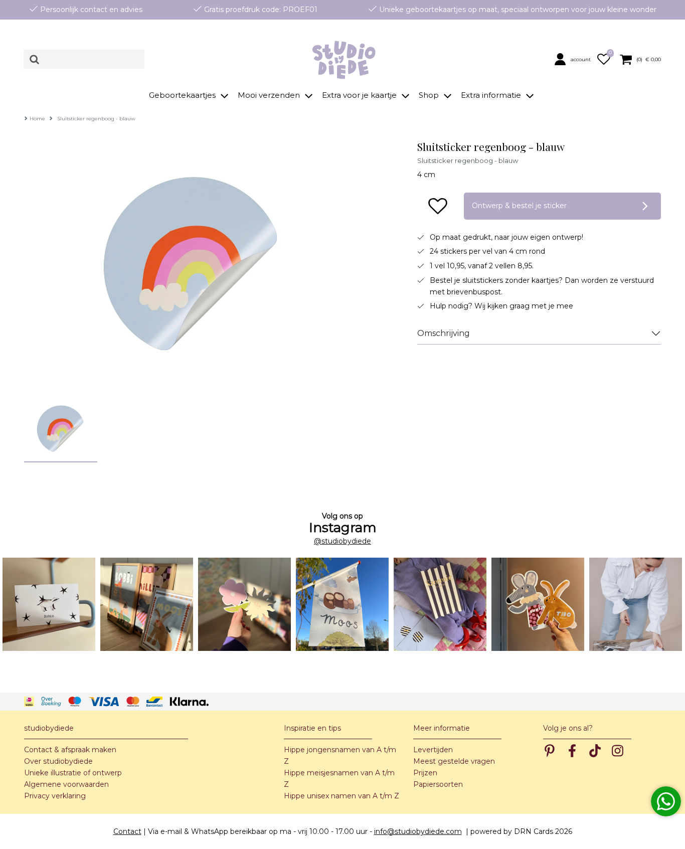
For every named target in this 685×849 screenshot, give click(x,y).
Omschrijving (443, 333)
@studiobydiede (342, 541)
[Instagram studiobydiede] (49, 604)
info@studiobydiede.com (418, 831)
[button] (574, 59)
